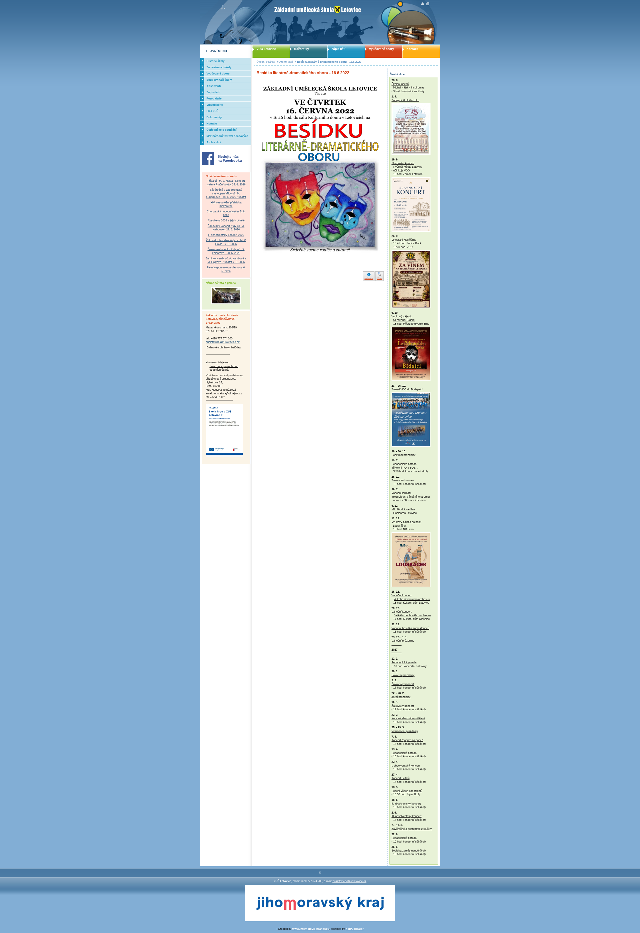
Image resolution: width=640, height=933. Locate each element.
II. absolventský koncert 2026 (226, 234)
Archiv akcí (286, 61)
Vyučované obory (381, 49)
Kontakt (412, 49)
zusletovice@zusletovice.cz (223, 341)
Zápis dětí (338, 49)
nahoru (368, 278)
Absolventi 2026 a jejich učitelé (226, 220)
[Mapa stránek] (422, 3)
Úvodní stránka (265, 61)
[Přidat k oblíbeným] (427, 3)
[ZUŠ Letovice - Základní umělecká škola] (320, 22)
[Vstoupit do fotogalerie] (226, 303)
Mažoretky (301, 49)
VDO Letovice (266, 49)
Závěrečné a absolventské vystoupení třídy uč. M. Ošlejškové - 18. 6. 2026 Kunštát (226, 193)
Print (379, 278)
